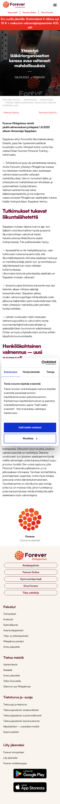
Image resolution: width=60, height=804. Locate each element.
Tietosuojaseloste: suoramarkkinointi (22, 715)
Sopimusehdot (11, 732)
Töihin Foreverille (12, 681)
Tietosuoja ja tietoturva (15, 704)
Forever (30, 536)
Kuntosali (8, 619)
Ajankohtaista (30, 99)
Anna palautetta (11, 646)
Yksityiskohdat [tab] (31, 372)
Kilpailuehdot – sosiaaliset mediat (21, 726)
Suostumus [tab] (10, 372)
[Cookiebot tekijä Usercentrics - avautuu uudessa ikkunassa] (42, 363)
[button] (55, 4)
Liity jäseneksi (10, 757)
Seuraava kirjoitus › (48, 112)
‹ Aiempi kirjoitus (10, 112)
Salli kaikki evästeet (30, 427)
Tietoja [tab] (50, 372)
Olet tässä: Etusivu (11, 99)
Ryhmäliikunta (10, 624)
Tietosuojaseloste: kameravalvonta (21, 721)
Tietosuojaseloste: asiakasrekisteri (21, 710)
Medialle (7, 670)
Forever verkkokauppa (15, 763)
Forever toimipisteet (13, 752)
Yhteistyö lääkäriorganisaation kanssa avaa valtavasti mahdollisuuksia (29, 104)
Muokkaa (28, 438)
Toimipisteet (9, 613)
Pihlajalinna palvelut (13, 641)
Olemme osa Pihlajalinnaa (17, 686)
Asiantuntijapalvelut (13, 630)
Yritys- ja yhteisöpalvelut (15, 635)
